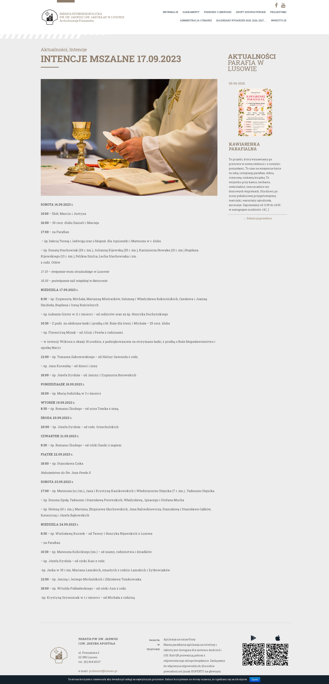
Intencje (78, 49)
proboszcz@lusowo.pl (103, 671)
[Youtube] (282, 5)
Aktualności (54, 49)
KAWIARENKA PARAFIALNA (244, 146)
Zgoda (255, 679)
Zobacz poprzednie (257, 218)
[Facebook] (275, 5)
